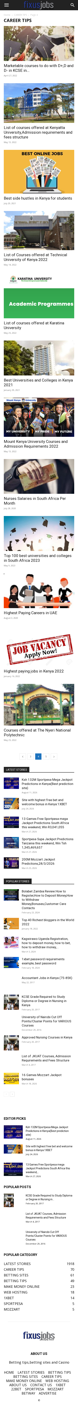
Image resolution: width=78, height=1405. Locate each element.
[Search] (72, 5)
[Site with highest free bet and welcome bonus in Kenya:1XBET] (11, 803)
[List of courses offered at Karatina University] (39, 295)
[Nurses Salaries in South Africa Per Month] (39, 476)
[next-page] (54, 756)
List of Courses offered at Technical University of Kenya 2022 (35, 257)
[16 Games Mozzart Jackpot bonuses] (11, 1078)
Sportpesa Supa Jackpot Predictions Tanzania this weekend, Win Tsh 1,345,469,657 (47, 843)
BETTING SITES (25, 1376)
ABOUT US (18, 1385)
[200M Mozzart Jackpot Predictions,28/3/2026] (11, 863)
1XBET (60, 1385)
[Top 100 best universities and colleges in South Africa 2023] (39, 533)
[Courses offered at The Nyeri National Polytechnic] (39, 704)
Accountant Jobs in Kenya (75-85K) (47, 978)
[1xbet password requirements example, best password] (11, 962)
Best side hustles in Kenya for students (38, 198)
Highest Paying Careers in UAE (30, 613)
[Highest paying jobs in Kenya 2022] (39, 646)
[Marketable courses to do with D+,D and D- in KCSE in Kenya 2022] (39, 43)
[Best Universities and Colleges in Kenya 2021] (39, 358)
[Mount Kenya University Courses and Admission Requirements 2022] (39, 417)
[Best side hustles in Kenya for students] (39, 172)
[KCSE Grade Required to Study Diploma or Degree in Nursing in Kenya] (11, 1002)
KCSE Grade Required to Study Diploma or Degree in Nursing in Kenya (44, 1001)
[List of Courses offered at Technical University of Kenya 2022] (39, 230)
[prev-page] (23, 756)
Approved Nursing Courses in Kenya (47, 1037)
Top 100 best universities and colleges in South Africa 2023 (38, 558)
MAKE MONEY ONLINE (24, 1380)
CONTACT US (41, 1385)
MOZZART (56, 1389)
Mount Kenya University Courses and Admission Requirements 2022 (36, 444)
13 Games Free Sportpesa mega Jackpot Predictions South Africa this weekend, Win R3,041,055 (45, 823)
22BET (16, 1389)
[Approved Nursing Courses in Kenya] (11, 1042)
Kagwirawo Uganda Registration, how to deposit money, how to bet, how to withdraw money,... (46, 943)
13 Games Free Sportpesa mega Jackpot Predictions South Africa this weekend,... (48, 1168)
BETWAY (28, 1393)
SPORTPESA (34, 1389)
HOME (9, 1372)
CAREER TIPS (20, 15)
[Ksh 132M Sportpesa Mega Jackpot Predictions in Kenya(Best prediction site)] (11, 783)
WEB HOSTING (57, 1380)
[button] (6, 5)
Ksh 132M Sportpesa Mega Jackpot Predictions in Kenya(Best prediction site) (47, 784)
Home (7, 15)
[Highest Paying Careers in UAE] (39, 590)
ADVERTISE (47, 1393)
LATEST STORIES (31, 1372)
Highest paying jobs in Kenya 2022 (34, 671)
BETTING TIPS (59, 1372)
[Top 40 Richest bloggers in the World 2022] (11, 923)
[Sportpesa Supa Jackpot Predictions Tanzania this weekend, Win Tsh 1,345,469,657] (11, 842)
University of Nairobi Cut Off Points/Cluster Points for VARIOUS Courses (46, 1021)
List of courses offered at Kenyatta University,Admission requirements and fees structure (38, 132)
